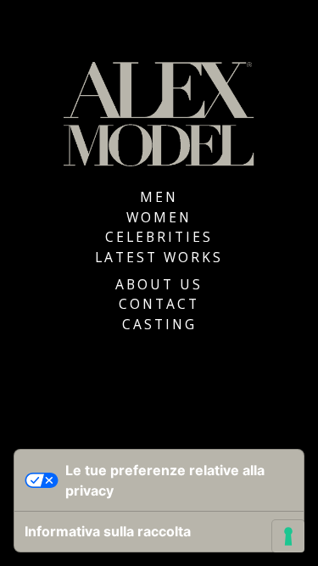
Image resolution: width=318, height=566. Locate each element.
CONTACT (159, 303)
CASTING (159, 324)
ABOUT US (159, 284)
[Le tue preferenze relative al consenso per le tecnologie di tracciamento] (288, 536)
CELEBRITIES (159, 236)
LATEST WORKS (159, 257)
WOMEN (159, 217)
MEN (159, 197)
